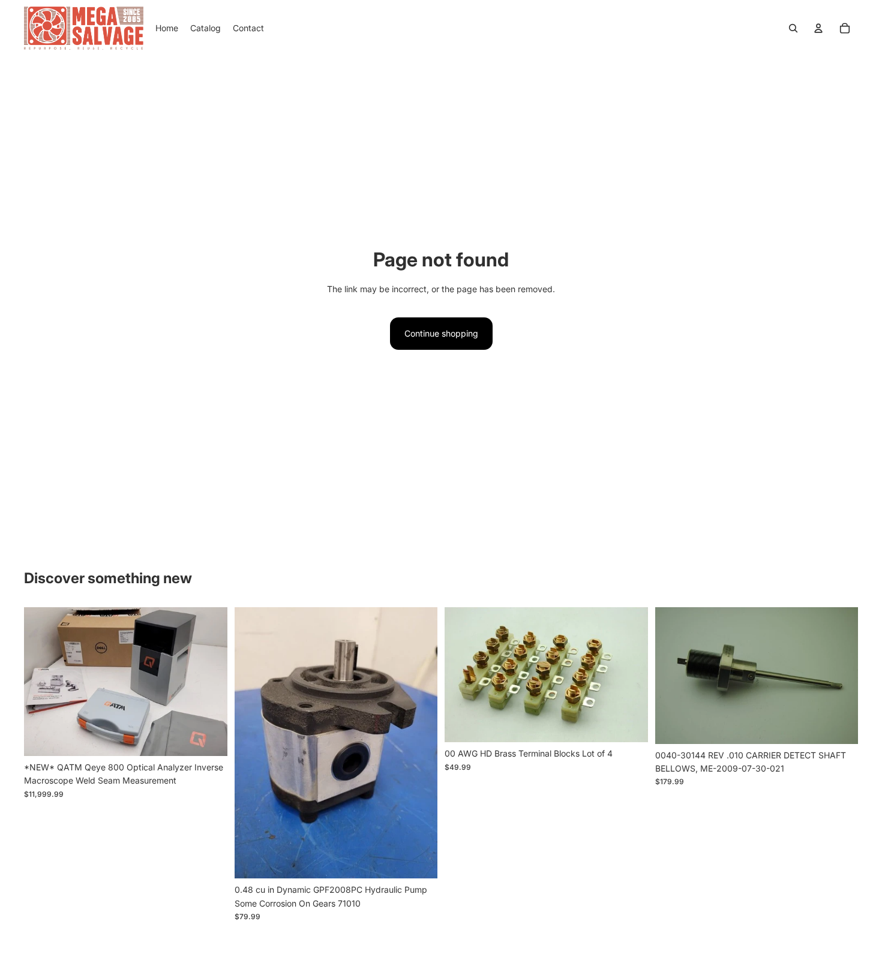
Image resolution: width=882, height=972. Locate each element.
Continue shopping (441, 333)
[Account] (818, 28)
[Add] (209, 737)
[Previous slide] (42, 681)
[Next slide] (209, 681)
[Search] (793, 28)
